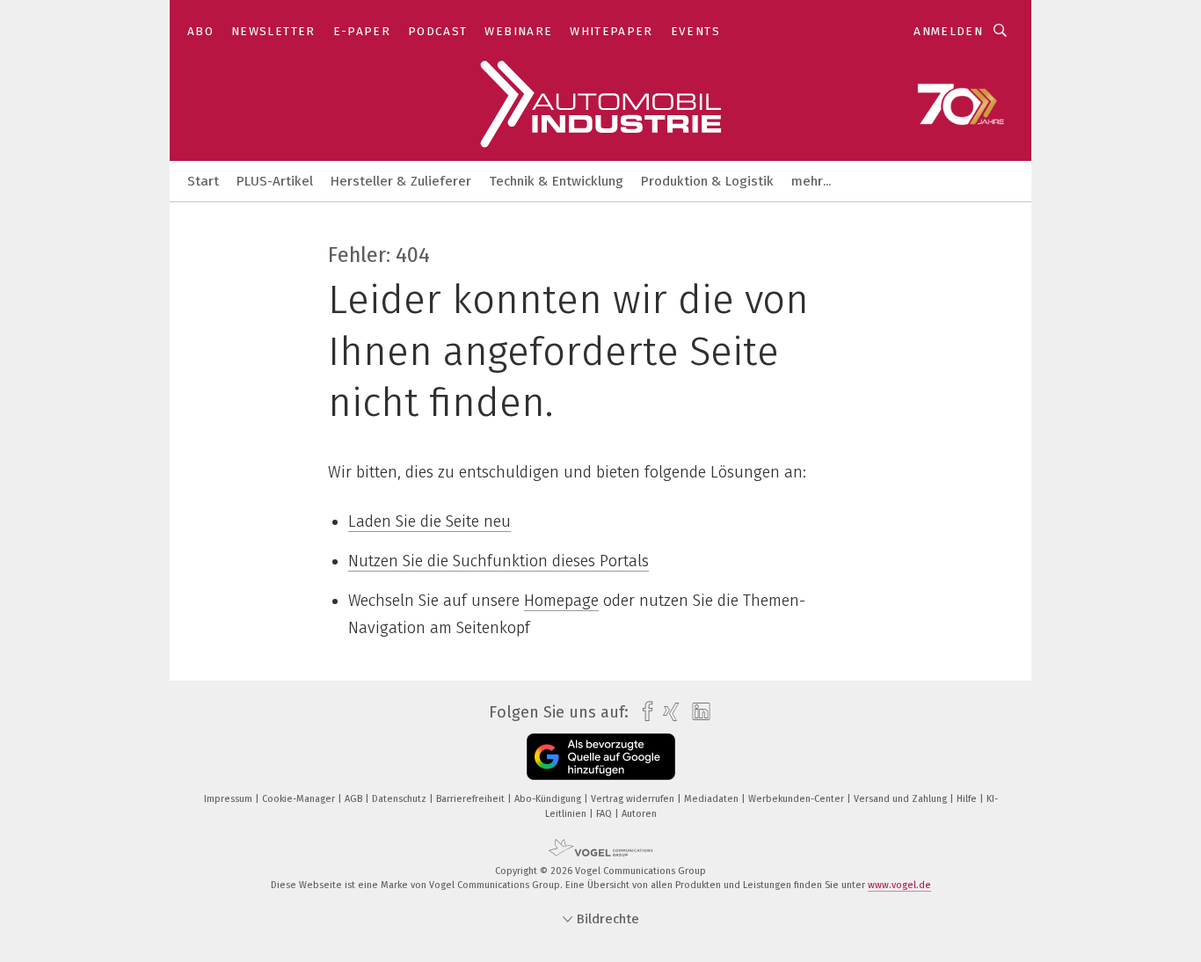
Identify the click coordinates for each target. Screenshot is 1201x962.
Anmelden (948, 31)
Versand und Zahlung (902, 799)
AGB (355, 799)
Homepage (561, 600)
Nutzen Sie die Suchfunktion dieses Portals (498, 561)
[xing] (666, 712)
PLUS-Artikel (275, 181)
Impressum (229, 799)
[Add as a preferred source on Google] (601, 756)
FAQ (605, 814)
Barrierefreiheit (471, 799)
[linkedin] (696, 712)
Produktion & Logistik (707, 181)
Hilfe (968, 799)
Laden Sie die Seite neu (429, 521)
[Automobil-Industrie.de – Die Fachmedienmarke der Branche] (203, 180)
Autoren (639, 814)
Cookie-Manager (300, 799)
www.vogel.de (899, 885)
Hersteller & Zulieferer (401, 181)
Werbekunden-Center (797, 799)
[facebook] (643, 711)
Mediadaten (712, 799)
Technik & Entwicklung (556, 181)
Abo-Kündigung (549, 799)
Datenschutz (400, 799)
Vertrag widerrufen (634, 799)
